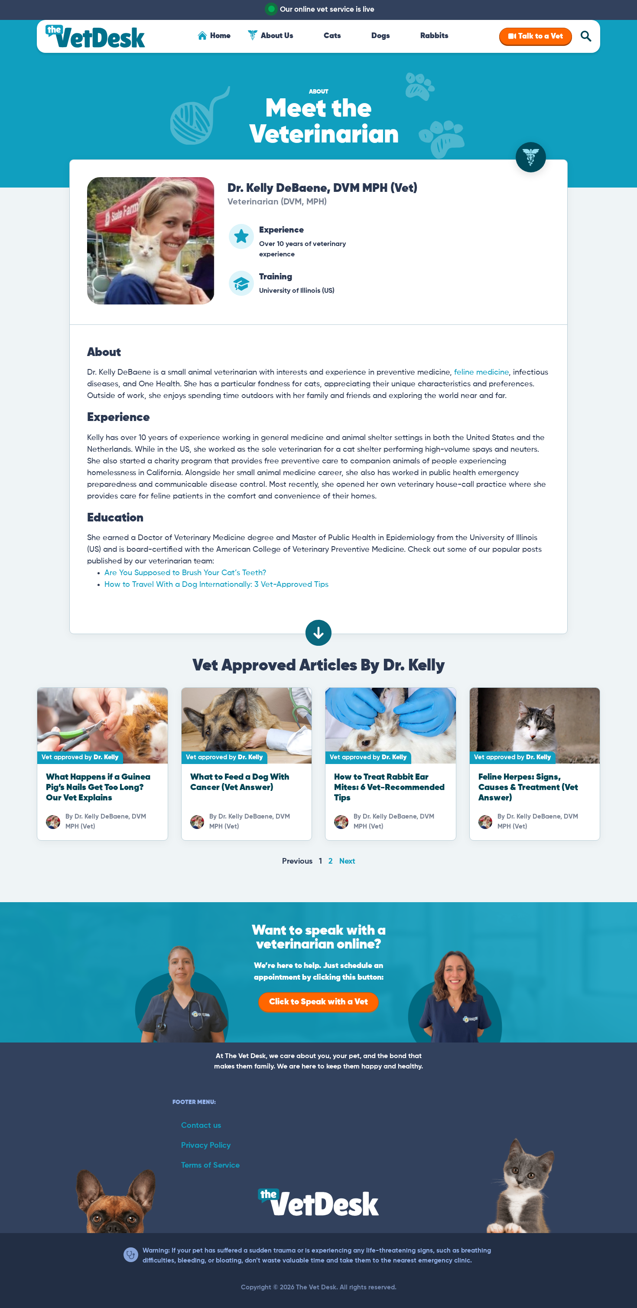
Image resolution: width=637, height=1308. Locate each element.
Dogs (380, 36)
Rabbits (434, 36)
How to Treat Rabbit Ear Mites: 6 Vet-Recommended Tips (389, 788)
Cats (332, 36)
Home (220, 36)
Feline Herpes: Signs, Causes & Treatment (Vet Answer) (528, 788)
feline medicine (481, 372)
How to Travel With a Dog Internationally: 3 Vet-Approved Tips (216, 585)
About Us (277, 36)
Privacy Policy (206, 1145)
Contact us (201, 1126)
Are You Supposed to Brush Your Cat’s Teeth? (185, 573)
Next (347, 861)
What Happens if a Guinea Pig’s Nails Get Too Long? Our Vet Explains (98, 788)
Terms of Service (210, 1165)
